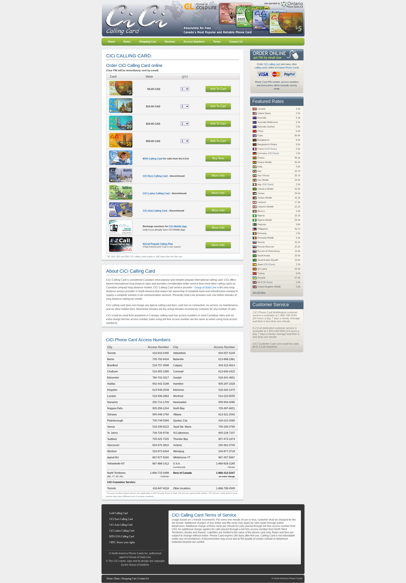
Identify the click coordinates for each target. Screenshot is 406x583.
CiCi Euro (271, 149)
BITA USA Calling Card (121, 536)
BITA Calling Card (152, 158)
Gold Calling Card (118, 513)
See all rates (259, 292)
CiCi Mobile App (178, 226)
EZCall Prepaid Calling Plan (158, 244)
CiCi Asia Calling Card (155, 210)
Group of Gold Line (205, 287)
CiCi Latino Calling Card (156, 193)
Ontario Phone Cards (288, 67)
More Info (218, 175)
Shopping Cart (129, 578)
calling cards (261, 67)
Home (110, 578)
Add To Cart (218, 88)
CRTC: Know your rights (122, 542)
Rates (117, 578)
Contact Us (143, 578)
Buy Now (218, 158)
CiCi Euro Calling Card (155, 176)
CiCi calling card (272, 64)
